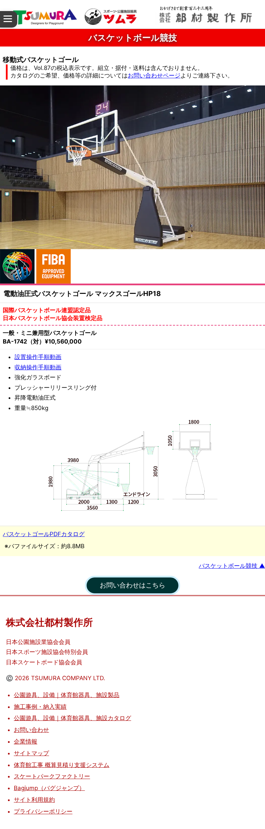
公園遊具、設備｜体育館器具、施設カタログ (72, 718)
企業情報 (25, 741)
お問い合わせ (31, 729)
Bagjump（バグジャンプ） (49, 788)
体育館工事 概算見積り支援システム (61, 764)
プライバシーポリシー (43, 811)
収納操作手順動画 (37, 367)
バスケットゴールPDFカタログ (44, 534)
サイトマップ (31, 753)
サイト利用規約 (34, 799)
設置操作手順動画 (37, 357)
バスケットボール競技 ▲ (232, 565)
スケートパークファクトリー (52, 776)
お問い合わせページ (154, 75)
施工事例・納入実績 (40, 706)
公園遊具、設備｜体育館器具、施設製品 (66, 695)
